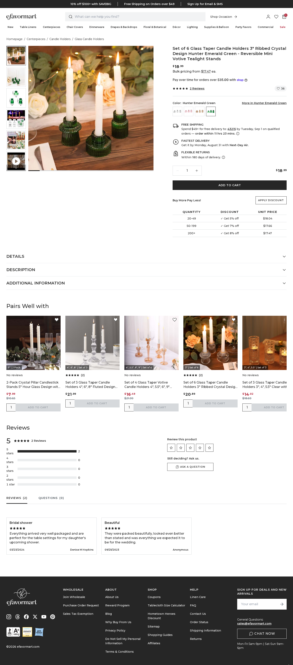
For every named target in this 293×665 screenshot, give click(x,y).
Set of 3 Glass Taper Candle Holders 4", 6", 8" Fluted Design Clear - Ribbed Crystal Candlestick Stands (90, 385)
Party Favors (243, 27)
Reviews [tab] (16, 498)
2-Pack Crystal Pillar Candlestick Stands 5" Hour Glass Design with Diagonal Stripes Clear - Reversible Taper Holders (33, 385)
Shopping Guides (160, 635)
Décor (177, 27)
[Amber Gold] (200, 111)
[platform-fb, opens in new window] (26, 616)
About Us (112, 597)
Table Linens (28, 27)
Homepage (14, 39)
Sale (282, 27)
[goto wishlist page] (276, 16)
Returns (196, 639)
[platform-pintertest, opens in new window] (52, 616)
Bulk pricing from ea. (194, 71)
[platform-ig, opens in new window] (8, 616)
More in (264, 103)
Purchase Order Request (81, 605)
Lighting (192, 27)
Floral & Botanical (155, 27)
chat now (264, 633)
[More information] (237, 133)
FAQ (193, 605)
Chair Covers (75, 27)
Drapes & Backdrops (124, 27)
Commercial (265, 27)
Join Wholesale (74, 597)
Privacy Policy (115, 630)
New (10, 27)
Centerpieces (51, 27)
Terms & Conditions (119, 651)
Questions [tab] (51, 498)
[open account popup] (268, 16)
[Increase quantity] (197, 170)
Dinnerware (96, 27)
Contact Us (198, 614)
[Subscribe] (281, 604)
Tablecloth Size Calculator (166, 605)
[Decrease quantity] (177, 170)
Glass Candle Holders (89, 39)
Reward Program (117, 605)
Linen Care (198, 597)
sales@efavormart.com (254, 623)
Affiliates (154, 643)
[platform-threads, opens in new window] (17, 616)
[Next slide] (16, 168)
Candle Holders (60, 39)
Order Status (199, 622)
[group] (16, 55)
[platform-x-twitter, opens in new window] (35, 616)
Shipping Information (205, 630)
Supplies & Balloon (216, 27)
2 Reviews (197, 88)
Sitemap (154, 626)
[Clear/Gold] (177, 111)
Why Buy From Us (118, 622)
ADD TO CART (229, 185)
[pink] (188, 111)
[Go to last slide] (16, 49)
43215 (231, 129)
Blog (108, 614)
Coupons (154, 597)
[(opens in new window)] (13, 632)
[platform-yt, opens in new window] (43, 616)
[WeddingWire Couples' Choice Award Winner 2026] (27, 632)
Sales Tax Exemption (78, 614)
